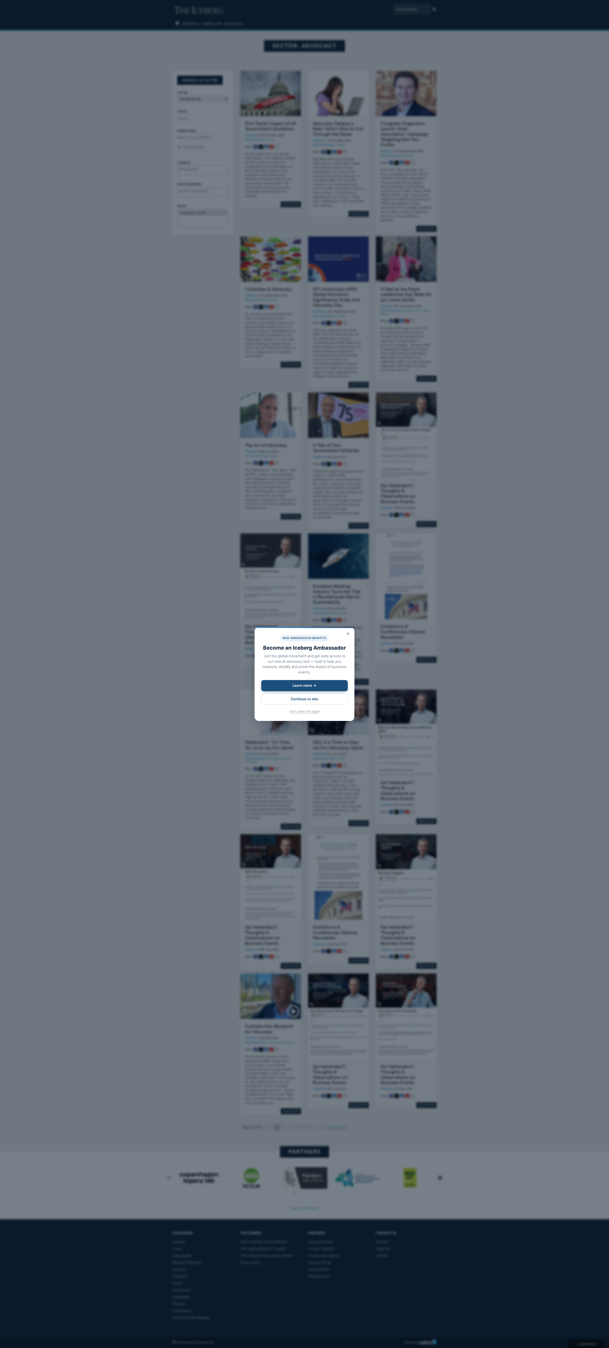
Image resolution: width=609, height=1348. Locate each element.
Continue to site (304, 699)
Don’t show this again (305, 711)
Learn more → (304, 685)
